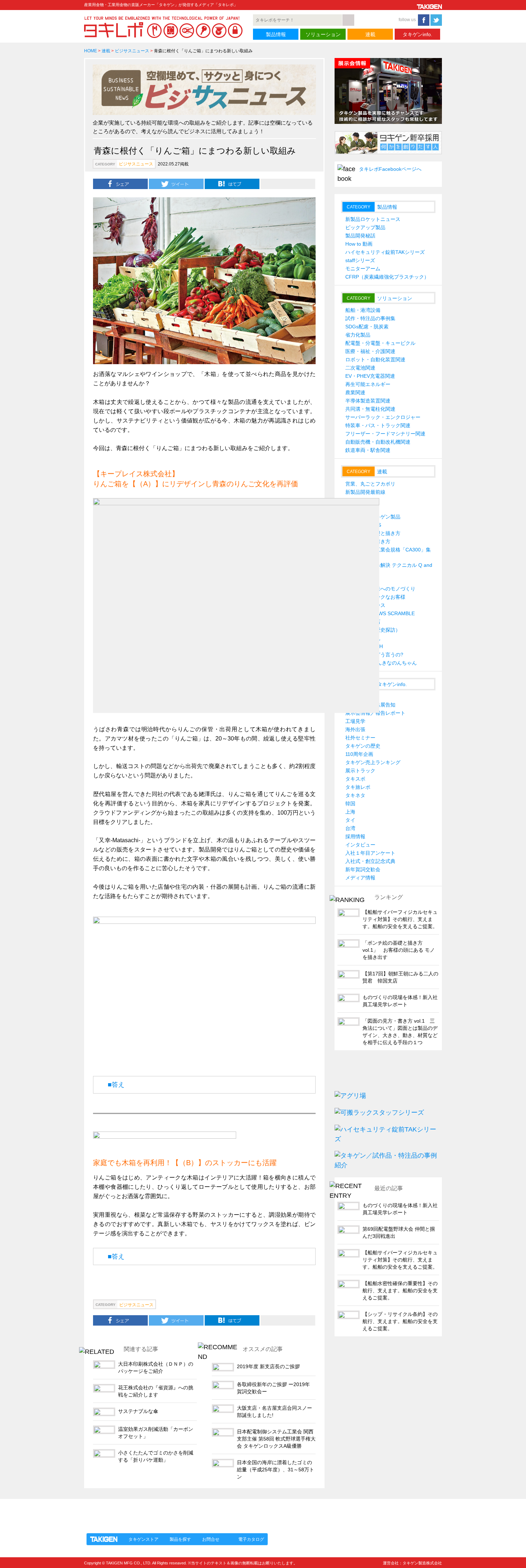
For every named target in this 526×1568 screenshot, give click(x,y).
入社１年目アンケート (370, 853)
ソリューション (323, 34)
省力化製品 (357, 335)
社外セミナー (360, 737)
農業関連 (355, 392)
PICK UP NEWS (363, 525)
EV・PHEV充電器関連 (370, 376)
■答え (116, 1084)
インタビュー (360, 845)
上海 (350, 812)
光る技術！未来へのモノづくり (380, 589)
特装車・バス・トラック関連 (377, 425)
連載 (370, 34)
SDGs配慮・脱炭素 (367, 326)
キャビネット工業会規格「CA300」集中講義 (388, 553)
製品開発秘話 (360, 235)
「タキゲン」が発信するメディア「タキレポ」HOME (149, 1512)
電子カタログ (251, 1539)
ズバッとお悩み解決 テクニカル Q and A (388, 568)
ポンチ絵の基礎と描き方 (372, 533)
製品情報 (276, 34)
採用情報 (355, 836)
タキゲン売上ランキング (372, 762)
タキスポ (355, 779)
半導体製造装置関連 (367, 401)
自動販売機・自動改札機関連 (377, 442)
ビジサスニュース (132, 50)
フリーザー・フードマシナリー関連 (385, 433)
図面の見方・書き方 (367, 541)
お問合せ (210, 1539)
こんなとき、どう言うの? (374, 654)
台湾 (350, 828)
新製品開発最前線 (365, 492)
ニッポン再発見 (362, 638)
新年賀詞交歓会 (362, 869)
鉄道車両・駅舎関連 (367, 450)
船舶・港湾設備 (362, 310)
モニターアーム (362, 268)
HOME (90, 50)
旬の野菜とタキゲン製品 (372, 517)
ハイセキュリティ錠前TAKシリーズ (385, 252)
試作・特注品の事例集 (370, 318)
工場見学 (355, 721)
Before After (358, 500)
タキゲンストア (143, 1539)
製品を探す (180, 1539)
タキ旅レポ (357, 787)
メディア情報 (360, 878)
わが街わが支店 (362, 621)
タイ (350, 820)
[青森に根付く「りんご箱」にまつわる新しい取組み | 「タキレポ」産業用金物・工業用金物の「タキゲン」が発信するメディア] (232, 183)
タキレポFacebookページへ (390, 169)
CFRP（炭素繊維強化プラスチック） (387, 277)
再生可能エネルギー (367, 384)
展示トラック (360, 770)
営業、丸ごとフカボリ (370, 484)
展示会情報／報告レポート (375, 713)
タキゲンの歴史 (362, 746)
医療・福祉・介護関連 (370, 351)
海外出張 (355, 729)
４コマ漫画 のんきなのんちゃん (381, 663)
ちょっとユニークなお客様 (375, 597)
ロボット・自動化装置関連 (375, 359)
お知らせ (355, 696)
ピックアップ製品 (365, 227)
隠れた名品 (357, 508)
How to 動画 (358, 244)
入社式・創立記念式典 (370, 861)
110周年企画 (359, 754)
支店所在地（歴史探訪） (372, 630)
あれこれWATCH (364, 646)
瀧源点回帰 (357, 580)
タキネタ (355, 795)
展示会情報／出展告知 (370, 705)
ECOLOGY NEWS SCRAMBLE (380, 613)
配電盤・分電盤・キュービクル (380, 343)
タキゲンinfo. (417, 34)
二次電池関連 (360, 368)
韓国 (350, 803)
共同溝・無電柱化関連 (370, 409)
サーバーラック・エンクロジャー (382, 417)
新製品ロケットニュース (372, 219)
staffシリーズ (360, 260)
